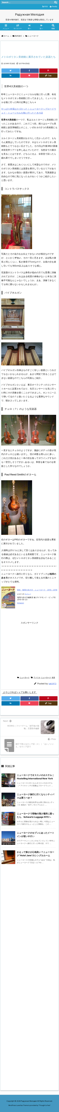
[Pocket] (29, 75)
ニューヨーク (33, 36)
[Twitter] (11, 70)
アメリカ (37, 677)
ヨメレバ (28, 594)
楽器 (53, 677)
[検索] (56, 2)
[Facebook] (29, 70)
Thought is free (44, 1105)
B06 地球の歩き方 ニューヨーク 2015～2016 (37, 590)
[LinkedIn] (11, 75)
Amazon (20, 603)
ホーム (6, 36)
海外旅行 (18, 36)
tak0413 (52, 683)
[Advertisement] (29, 649)
